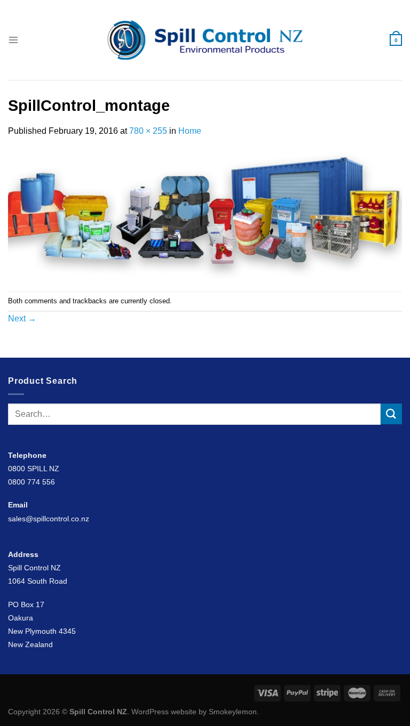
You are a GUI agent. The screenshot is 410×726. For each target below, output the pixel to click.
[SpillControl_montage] (205, 214)
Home (189, 130)
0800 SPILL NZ (33, 468)
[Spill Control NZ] (205, 40)
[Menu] (13, 40)
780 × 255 (148, 130)
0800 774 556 (31, 482)
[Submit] (391, 414)
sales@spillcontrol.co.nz (48, 518)
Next (22, 318)
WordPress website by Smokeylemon (194, 711)
